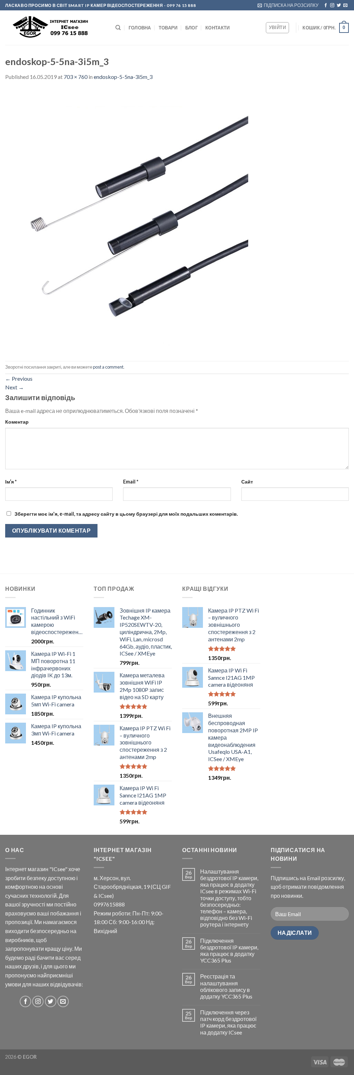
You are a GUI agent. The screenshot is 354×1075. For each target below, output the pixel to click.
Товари (168, 27)
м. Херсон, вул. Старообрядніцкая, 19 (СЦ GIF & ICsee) (132, 887)
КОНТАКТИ (217, 27)
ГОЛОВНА (140, 27)
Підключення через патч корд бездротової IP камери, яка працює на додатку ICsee (228, 1022)
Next (14, 387)
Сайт (247, 482)
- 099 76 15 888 (179, 5)
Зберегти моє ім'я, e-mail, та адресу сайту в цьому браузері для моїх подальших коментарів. (126, 514)
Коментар (17, 422)
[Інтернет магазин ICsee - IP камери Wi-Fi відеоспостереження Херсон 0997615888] (55, 27)
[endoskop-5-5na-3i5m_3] (126, 220)
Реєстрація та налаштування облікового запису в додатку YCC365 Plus (226, 986)
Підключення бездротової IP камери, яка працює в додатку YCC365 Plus (229, 950)
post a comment (108, 367)
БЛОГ (191, 27)
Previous (18, 378)
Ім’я (11, 482)
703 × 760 (75, 76)
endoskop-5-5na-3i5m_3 (123, 76)
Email (130, 482)
